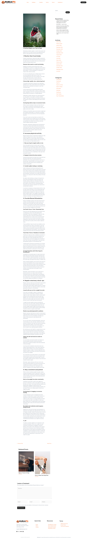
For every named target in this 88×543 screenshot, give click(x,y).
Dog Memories (60, 2)
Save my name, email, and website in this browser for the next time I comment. (33, 505)
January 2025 (59, 45)
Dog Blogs (33, 2)
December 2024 (59, 47)
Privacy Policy (63, 525)
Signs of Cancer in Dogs (24, 472)
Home (28, 2)
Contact (37, 527)
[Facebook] (16, 531)
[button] (35, 2)
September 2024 (59, 52)
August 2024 (59, 54)
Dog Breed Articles (51, 528)
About (37, 525)
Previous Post (20, 443)
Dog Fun (47, 2)
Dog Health (20, 474)
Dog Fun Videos (59, 86)
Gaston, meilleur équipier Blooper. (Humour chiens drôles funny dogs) (62, 30)
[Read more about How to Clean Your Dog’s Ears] (42, 462)
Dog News (41, 2)
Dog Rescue (58, 92)
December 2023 (59, 65)
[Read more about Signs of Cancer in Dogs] (26, 461)
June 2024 (58, 58)
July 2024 (58, 56)
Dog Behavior (58, 79)
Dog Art (53, 2)
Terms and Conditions (65, 526)
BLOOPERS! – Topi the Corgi (61, 24)
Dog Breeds (58, 81)
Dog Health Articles (52, 527)
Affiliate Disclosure (64, 523)
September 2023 (59, 69)
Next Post (49, 443)
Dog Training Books (60, 95)
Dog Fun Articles (59, 84)
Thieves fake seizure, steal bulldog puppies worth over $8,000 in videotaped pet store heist (62, 21)
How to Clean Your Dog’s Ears (41, 475)
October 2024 (59, 51)
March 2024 (58, 60)
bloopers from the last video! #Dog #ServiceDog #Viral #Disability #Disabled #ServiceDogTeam (62, 27)
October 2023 (59, 67)
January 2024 (59, 63)
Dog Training (58, 94)
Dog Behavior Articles (52, 524)
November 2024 (59, 49)
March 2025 (58, 41)
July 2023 (58, 71)
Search (56, 10)
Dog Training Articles (52, 525)
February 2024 (59, 62)
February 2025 (59, 43)
